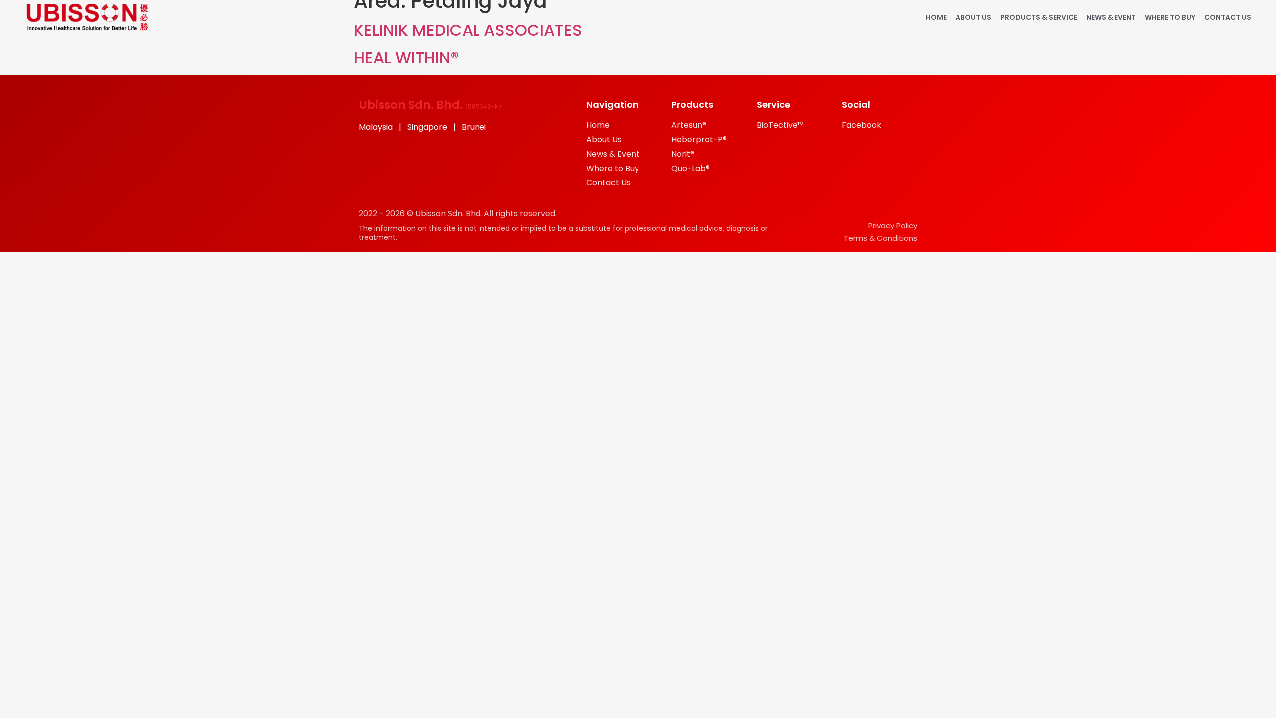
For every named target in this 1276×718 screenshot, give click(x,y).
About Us (973, 17)
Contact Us (1227, 17)
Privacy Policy (892, 225)
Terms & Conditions (880, 238)
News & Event (1111, 17)
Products (692, 104)
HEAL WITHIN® (406, 57)
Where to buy (1170, 17)
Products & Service (1038, 17)
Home (936, 17)
